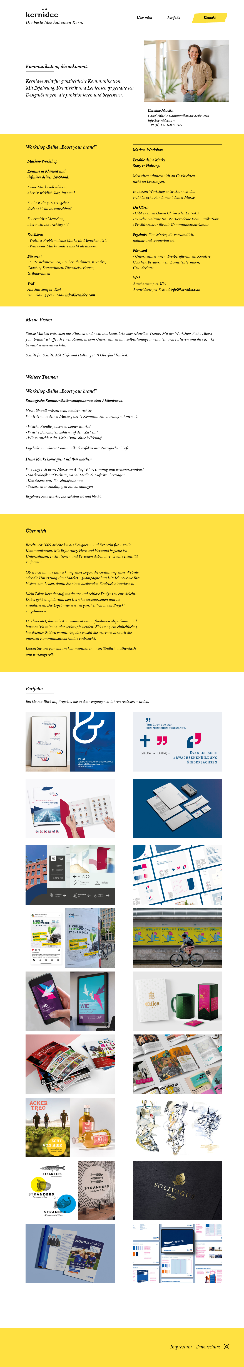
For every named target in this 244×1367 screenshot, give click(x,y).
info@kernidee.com (161, 121)
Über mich (144, 18)
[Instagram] (226, 1346)
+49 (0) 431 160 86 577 (165, 125)
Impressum (181, 1347)
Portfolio (173, 18)
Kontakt (209, 18)
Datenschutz (208, 1347)
